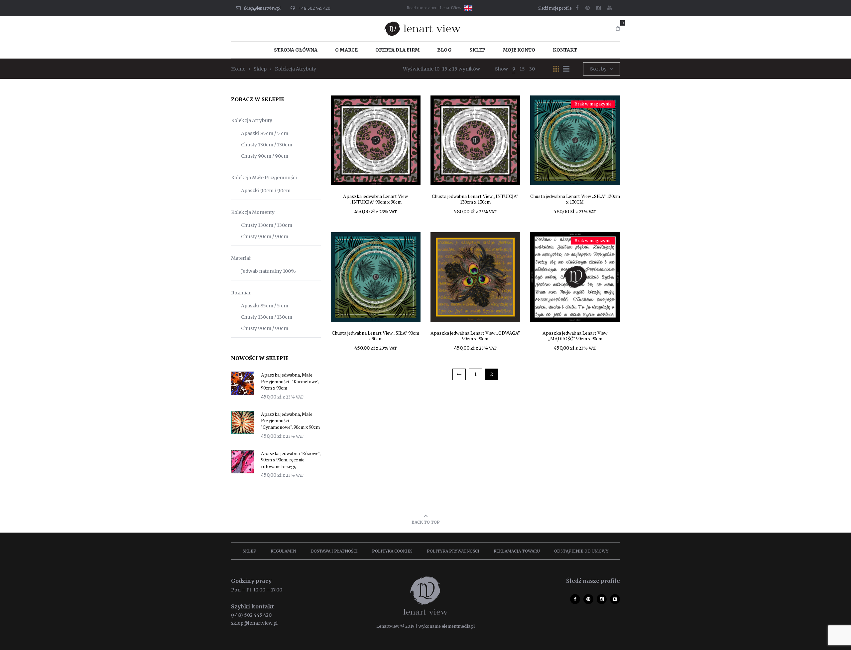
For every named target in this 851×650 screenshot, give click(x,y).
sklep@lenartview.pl (262, 8)
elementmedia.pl (458, 626)
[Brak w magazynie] (575, 140)
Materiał (241, 258)
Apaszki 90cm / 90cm (266, 191)
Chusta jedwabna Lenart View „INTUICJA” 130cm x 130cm (475, 199)
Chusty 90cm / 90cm (264, 156)
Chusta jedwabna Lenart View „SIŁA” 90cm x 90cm (375, 336)
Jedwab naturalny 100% (268, 271)
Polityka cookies (392, 551)
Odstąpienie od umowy (581, 551)
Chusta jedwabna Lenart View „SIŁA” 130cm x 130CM (575, 199)
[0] (618, 29)
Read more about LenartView (434, 7)
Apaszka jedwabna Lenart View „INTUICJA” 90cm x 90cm (375, 199)
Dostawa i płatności (334, 551)
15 (522, 69)
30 (532, 69)
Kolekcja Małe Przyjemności (264, 178)
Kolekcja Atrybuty (251, 120)
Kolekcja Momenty (253, 212)
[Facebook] (577, 8)
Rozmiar (241, 293)
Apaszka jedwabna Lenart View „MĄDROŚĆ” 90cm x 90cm (575, 336)
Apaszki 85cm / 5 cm (264, 133)
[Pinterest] (587, 8)
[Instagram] (598, 8)
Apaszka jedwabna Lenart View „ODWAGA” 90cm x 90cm (475, 336)
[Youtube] (609, 8)
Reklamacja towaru (517, 551)
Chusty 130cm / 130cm (266, 145)
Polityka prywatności (453, 551)
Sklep (249, 551)
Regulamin (283, 551)
